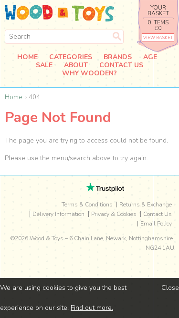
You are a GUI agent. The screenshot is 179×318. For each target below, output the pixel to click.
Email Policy (156, 223)
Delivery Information (58, 214)
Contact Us (121, 66)
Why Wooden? (89, 74)
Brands (118, 57)
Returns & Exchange (145, 204)
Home (27, 57)
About (76, 66)
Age (150, 57)
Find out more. (92, 307)
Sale (44, 66)
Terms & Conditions (87, 204)
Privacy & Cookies (114, 214)
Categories (70, 57)
